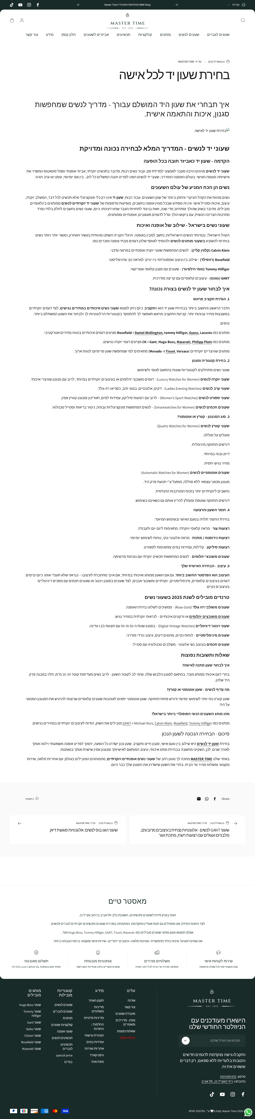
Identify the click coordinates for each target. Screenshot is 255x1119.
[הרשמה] (186, 1041)
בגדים (68, 1062)
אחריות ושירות (94, 1048)
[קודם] (176, 5)
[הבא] (78, 5)
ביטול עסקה (127, 1037)
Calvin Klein (163, 723)
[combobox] (236, 5)
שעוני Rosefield (31, 1042)
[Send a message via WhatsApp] (248, 1112)
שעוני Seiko (33, 1029)
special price (64, 1055)
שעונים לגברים (63, 1011)
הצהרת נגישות (94, 1035)
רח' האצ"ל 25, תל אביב (217, 1081)
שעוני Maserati (31, 1048)
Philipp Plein (202, 342)
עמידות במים (95, 1042)
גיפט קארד (97, 1055)
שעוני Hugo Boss (30, 1005)
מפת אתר (97, 1061)
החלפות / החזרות (97, 1026)
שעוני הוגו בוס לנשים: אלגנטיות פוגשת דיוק (84, 830)
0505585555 (228, 1077)
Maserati (183, 342)
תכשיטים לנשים (62, 1038)
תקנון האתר (96, 1000)
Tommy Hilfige (200, 723)
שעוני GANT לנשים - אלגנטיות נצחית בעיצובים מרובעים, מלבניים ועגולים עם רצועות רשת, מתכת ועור (184, 832)
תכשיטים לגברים (67, 1046)
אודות (131, 1000)
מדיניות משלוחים (98, 1009)
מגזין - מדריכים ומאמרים (125, 1022)
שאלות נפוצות (126, 1031)
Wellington (153, 332)
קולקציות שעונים (62, 1025)
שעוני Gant (34, 1022)
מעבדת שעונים (125, 1014)
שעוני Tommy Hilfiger (32, 1013)
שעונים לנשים (64, 1005)
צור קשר (129, 1007)
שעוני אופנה (65, 1031)
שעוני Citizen (32, 1035)
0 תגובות (30, 798)
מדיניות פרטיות (94, 1018)
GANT (127, 723)
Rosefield (180, 723)
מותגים (68, 1018)
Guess (193, 332)
